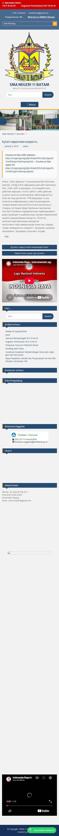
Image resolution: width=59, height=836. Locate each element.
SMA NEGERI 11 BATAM (29, 84)
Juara (7, 334)
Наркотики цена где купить (29, 253)
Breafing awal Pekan (14, 348)
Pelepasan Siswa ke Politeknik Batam (22, 345)
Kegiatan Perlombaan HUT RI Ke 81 (32, 5)
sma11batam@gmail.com (38, 13)
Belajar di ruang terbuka (16, 331)
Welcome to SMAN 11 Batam (41, 17)
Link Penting (9, 23)
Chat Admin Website (44, 830)
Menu (32, 104)
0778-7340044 (18, 13)
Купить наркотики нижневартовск (29, 247)
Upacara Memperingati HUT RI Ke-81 (21, 338)
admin (25, 146)
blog (6, 236)
